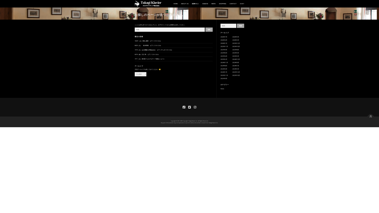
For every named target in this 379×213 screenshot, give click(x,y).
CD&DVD (205, 3)
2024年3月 (235, 69)
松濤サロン (195, 3)
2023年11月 (224, 75)
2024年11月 (224, 62)
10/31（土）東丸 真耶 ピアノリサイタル (148, 41)
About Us (185, 3)
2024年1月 (223, 72)
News (214, 3)
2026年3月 (235, 40)
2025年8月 (235, 50)
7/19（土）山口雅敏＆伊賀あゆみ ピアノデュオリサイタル (153, 50)
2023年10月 (236, 75)
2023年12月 (236, 72)
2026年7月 (223, 37)
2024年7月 (235, 66)
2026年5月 (235, 37)
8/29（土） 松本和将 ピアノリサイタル (148, 45)
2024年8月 (223, 66)
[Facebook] (183, 107)
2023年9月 (223, 78)
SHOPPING (222, 3)
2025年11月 (224, 46)
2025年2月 (223, 59)
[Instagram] (195, 107)
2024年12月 (236, 59)
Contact (233, 3)
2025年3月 (235, 56)
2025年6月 (223, 53)
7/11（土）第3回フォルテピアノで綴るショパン (150, 59)
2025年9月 (223, 50)
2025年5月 (235, 53)
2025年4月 (223, 56)
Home (176, 3)
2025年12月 (236, 43)
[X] (189, 107)
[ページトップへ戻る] (370, 116)
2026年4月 (223, 40)
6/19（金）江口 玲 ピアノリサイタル (147, 54)
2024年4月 (223, 69)
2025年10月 (236, 46)
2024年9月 (235, 62)
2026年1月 (223, 43)
